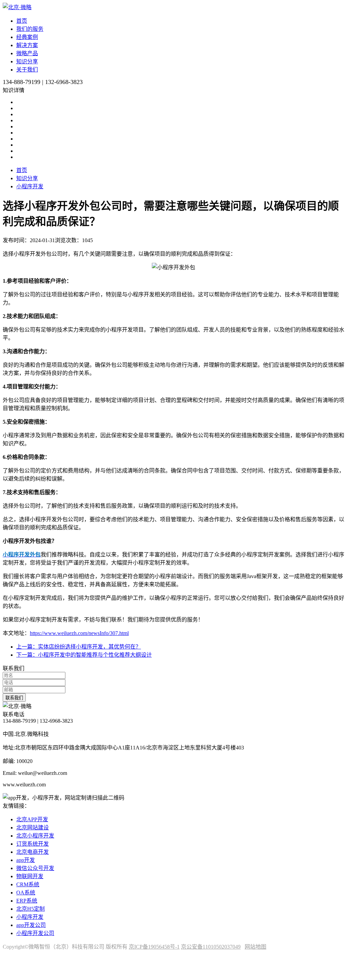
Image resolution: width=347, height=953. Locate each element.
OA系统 (25, 892)
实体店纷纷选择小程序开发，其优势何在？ (78, 647)
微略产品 (27, 53)
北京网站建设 (32, 827)
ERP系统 (26, 901)
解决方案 (27, 45)
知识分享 (27, 61)
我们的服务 (29, 29)
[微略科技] (17, 7)
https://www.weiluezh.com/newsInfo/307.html (79, 633)
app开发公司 (31, 925)
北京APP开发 (32, 819)
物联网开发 (29, 876)
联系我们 (14, 697)
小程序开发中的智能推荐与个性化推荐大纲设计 (84, 655)
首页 (21, 21)
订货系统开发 (32, 844)
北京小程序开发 (35, 836)
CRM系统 (27, 884)
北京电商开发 (32, 852)
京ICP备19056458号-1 (154, 947)
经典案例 (27, 37)
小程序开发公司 (35, 933)
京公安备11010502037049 (211, 947)
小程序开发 (29, 186)
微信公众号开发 (35, 868)
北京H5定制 (30, 909)
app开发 (25, 860)
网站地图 (255, 947)
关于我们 (27, 69)
